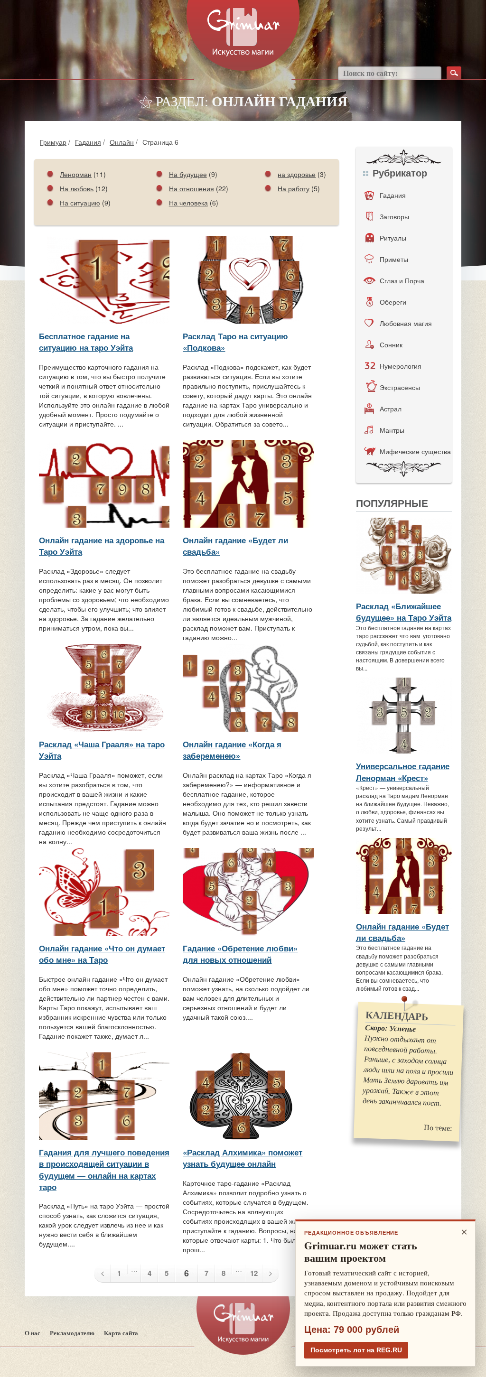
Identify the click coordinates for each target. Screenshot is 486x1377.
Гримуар (53, 142)
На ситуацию (80, 202)
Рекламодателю (72, 1333)
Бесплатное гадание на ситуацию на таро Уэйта (86, 341)
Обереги (393, 302)
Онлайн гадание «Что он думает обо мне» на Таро (102, 953)
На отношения (191, 188)
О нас (32, 1333)
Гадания (88, 142)
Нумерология (400, 366)
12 (254, 1273)
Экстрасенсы (400, 387)
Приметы (394, 259)
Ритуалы (393, 237)
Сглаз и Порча (402, 280)
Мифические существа (415, 451)
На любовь (76, 188)
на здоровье (297, 174)
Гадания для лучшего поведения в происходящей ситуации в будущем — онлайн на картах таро (104, 1169)
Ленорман (76, 174)
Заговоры (394, 216)
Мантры (392, 430)
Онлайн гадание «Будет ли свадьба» (402, 932)
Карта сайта (121, 1333)
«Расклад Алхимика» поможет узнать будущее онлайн (242, 1157)
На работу (293, 188)
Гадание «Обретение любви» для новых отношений (240, 953)
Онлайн (122, 142)
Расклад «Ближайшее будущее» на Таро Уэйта (403, 611)
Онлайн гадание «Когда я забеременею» (232, 749)
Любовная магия (406, 323)
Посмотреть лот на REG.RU (356, 1350)
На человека (188, 202)
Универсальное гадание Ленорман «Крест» (402, 771)
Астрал (391, 408)
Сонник (391, 344)
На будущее (188, 174)
